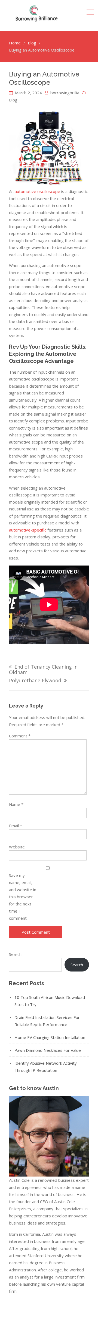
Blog (13, 100)
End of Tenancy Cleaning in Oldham (43, 669)
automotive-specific (27, 530)
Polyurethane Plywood (35, 681)
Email (15, 825)
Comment (19, 735)
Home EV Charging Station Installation (49, 1037)
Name (16, 804)
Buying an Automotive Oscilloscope (44, 78)
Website (17, 847)
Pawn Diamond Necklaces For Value (47, 1050)
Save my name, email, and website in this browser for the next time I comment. (22, 897)
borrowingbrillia (64, 92)
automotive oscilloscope (37, 191)
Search (15, 954)
